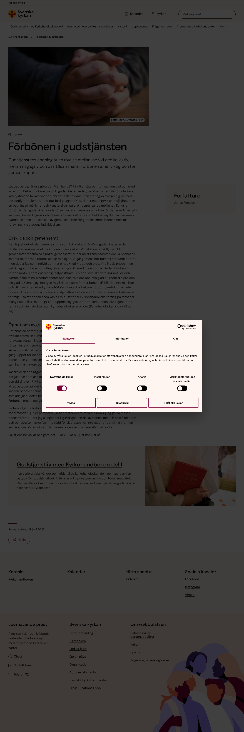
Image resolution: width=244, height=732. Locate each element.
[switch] (102, 388)
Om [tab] (175, 338)
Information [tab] (122, 338)
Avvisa (71, 402)
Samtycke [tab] (68, 338)
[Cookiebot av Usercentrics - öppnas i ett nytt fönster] (182, 327)
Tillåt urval (122, 402)
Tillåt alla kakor (173, 402)
